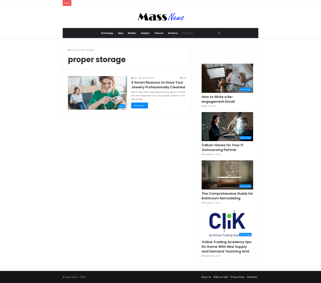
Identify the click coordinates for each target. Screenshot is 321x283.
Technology (107, 33)
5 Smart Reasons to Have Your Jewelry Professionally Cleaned (158, 84)
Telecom (159, 33)
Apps (120, 33)
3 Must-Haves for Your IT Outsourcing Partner (222, 147)
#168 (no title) (220, 277)
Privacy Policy (238, 277)
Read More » (139, 105)
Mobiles (132, 33)
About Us (206, 277)
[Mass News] (160, 17)
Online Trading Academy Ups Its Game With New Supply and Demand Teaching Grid (226, 247)
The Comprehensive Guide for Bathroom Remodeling (227, 196)
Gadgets (145, 33)
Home (73, 50)
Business (173, 33)
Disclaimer (252, 277)
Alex (135, 78)
